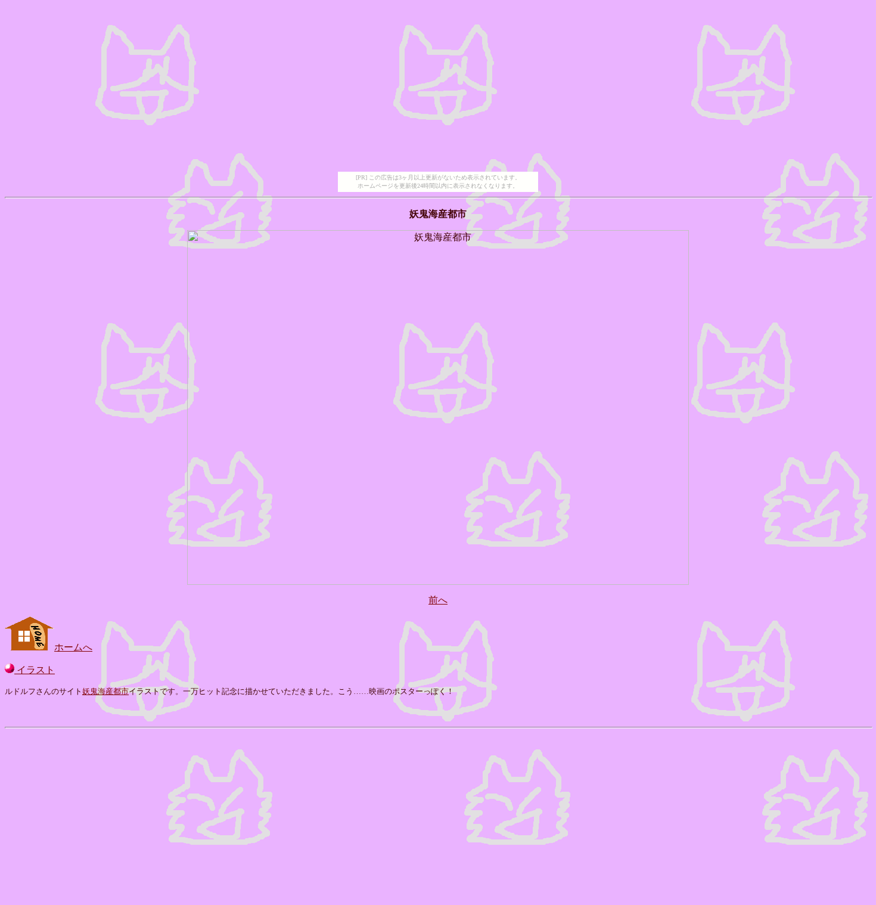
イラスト (34, 670)
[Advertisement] (438, 88)
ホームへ (73, 647)
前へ (438, 600)
